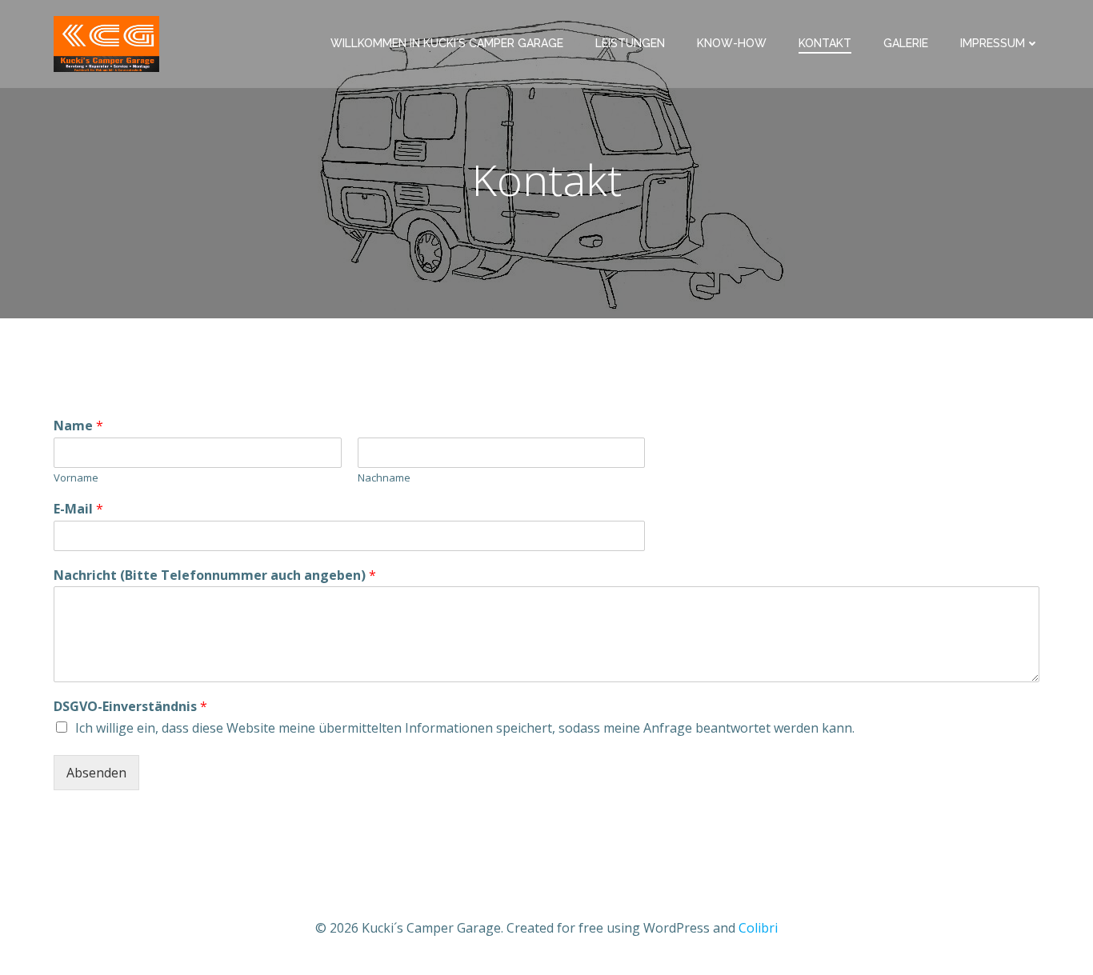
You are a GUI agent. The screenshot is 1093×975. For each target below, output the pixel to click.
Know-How (732, 43)
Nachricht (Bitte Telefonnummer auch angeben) (215, 575)
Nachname (384, 478)
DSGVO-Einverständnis (130, 706)
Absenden (96, 772)
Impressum (992, 43)
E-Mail (78, 509)
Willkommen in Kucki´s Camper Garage (446, 43)
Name (78, 426)
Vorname (76, 478)
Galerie (905, 43)
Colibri (758, 928)
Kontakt (825, 43)
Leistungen (630, 43)
